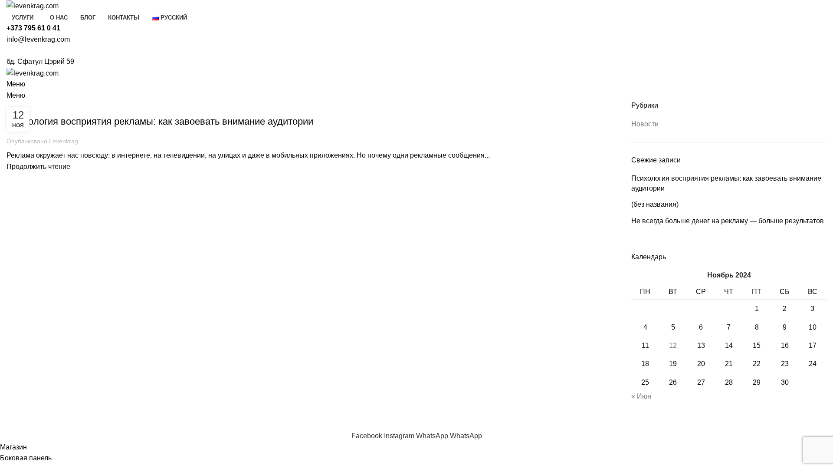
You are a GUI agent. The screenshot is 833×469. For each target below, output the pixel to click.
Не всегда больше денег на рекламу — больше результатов (727, 221)
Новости (24, 106)
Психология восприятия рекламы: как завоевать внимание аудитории (160, 121)
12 (673, 345)
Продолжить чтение (38, 166)
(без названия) (655, 204)
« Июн (641, 396)
